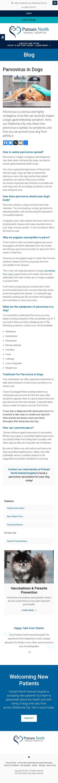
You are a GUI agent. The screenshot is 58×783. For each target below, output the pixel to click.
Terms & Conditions (11, 765)
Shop (29, 13)
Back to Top (51, 765)
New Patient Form (15, 516)
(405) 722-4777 (30, 7)
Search (34, 765)
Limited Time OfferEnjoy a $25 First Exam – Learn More (28, 44)
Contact (29, 718)
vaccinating (49, 270)
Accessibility (26, 765)
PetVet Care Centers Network (33, 773)
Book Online (29, 20)
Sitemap (42, 765)
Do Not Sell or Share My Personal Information (35, 763)
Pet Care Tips (10, 533)
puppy (11, 274)
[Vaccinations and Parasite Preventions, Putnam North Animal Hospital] (29, 566)
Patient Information (15, 508)
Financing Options (15, 525)
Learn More (27, 610)
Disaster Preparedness (17, 541)
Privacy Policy (11, 763)
